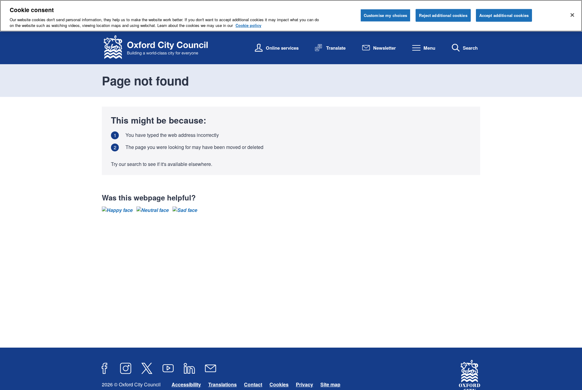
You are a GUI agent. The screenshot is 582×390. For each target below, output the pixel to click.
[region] (291, 15)
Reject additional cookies (443, 15)
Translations (222, 384)
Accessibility (186, 384)
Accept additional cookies (504, 15)
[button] (117, 210)
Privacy (304, 384)
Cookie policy (248, 25)
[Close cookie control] (572, 14)
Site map (330, 384)
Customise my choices (385, 15)
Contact (253, 384)
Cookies (279, 384)
